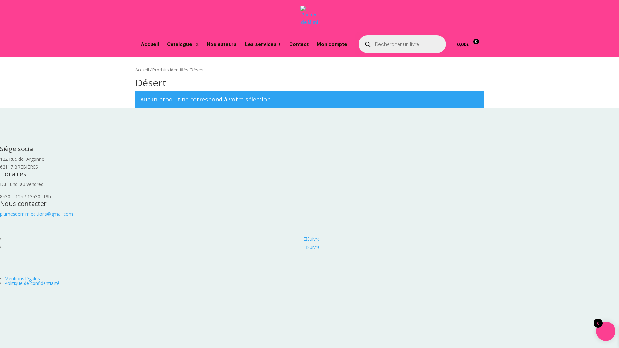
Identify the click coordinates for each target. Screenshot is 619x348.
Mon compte (332, 44)
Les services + (263, 44)
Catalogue (179, 44)
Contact (299, 44)
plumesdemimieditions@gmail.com (36, 214)
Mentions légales (22, 279)
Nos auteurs (222, 44)
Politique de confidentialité (32, 283)
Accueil (150, 44)
